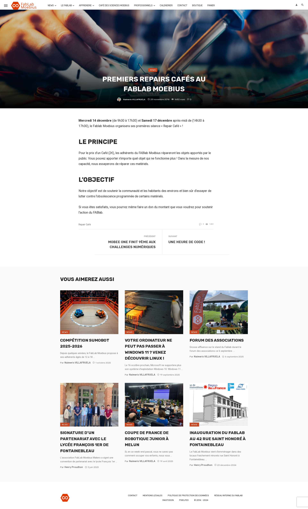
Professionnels (143, 5)
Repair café (85, 224)
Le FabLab (66, 5)
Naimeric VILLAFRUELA (134, 99)
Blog (65, 424)
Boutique (197, 5)
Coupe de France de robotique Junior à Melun (147, 438)
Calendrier (166, 5)
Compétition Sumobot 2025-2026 (84, 343)
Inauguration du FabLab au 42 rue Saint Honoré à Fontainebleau (217, 438)
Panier (211, 5)
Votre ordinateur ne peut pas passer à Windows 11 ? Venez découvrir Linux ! (148, 349)
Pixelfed (184, 500)
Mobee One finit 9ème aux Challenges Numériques (132, 244)
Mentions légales (152, 495)
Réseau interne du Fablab (228, 495)
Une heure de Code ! (186, 242)
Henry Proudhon (73, 467)
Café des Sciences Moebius (114, 5)
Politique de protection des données (188, 495)
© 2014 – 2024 (201, 500)
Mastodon (168, 500)
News (51, 5)
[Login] (296, 5)
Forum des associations (217, 340)
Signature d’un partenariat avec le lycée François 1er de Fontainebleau (84, 441)
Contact (182, 5)
